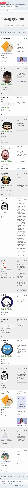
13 (19, 32)
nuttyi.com (23, 81)
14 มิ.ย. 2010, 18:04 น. (19, 261)
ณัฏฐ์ (4, 68)
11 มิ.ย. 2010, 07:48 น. (19, 119)
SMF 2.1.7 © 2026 (10, 485)
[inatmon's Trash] (1, 362)
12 (18, 32)
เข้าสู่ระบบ (16, 4)
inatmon (5, 340)
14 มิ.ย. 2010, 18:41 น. (19, 320)
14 (21, 32)
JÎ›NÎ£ (4, 295)
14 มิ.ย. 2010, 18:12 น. (19, 295)
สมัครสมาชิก (24, 4)
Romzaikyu (6, 38)
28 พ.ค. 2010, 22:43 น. (19, 98)
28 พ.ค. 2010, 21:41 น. (19, 39)
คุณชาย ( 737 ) (7, 173)
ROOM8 (5, 199)
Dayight (5, 119)
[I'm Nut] (1, 93)
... (12, 32)
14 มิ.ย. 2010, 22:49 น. (19, 369)
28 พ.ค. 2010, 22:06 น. (19, 69)
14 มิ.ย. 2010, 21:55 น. (19, 341)
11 (16, 32)
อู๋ (3, 146)
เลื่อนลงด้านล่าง (3, 32)
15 (23, 32)
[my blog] (1, 140)
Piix (4, 430)
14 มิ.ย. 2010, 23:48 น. (19, 430)
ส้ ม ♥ (4, 260)
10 (14, 32)
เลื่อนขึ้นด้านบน (3, 476)
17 (27, 32)
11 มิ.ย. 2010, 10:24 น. (19, 173)
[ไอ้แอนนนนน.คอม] (1, 114)
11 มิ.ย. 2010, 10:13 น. (19, 147)
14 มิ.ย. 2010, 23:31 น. (19, 392)
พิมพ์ (26, 29)
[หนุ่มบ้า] (1, 469)
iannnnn (5, 98)
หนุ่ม (4, 450)
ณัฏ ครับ (18, 81)
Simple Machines (19, 485)
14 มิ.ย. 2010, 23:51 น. (19, 450)
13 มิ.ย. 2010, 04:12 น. (19, 199)
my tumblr (19, 356)
